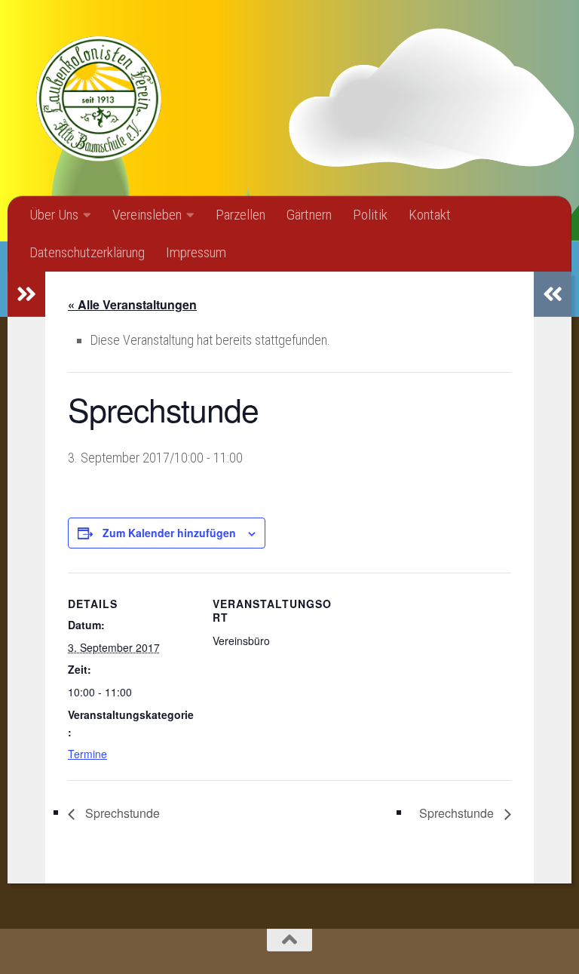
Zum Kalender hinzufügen (169, 532)
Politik (370, 214)
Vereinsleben (147, 214)
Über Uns (53, 214)
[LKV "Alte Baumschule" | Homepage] (98, 98)
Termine (87, 753)
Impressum (196, 252)
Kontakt (430, 214)
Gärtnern (309, 214)
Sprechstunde (121, 813)
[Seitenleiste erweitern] (26, 294)
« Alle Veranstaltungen (132, 304)
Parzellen (240, 214)
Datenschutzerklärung (87, 252)
